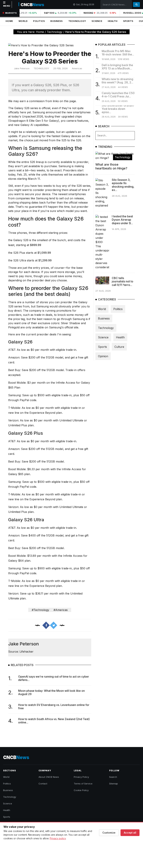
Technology (77, 21)
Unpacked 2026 (32, 116)
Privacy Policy (81, 777)
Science (97, 21)
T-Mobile (14, 408)
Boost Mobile (17, 382)
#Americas (61, 610)
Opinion (103, 356)
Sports (128, 21)
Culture (119, 346)
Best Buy (14, 370)
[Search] (136, 4)
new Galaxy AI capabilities (31, 125)
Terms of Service (83, 783)
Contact (43, 783)
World (23, 21)
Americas (77, 68)
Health (113, 21)
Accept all (130, 832)
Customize (108, 832)
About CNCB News (49, 777)
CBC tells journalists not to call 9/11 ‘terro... (122, 281)
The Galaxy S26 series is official (29, 108)
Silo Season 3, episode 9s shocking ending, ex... (123, 185)
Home (9, 21)
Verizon (13, 420)
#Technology (40, 610)
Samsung (14, 395)
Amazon (13, 357)
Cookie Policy (81, 790)
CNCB (32, 4)
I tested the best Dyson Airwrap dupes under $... (122, 220)
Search (113, 777)
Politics (39, 21)
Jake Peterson (21, 68)
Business (56, 21)
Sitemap (113, 783)
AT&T (11, 349)
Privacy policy (58, 838)
